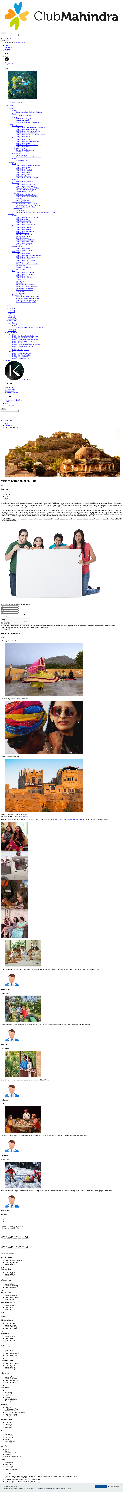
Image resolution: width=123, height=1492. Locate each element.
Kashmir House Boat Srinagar (25, 150)
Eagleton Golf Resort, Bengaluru (26, 190)
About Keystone (10, 387)
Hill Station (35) (13, 308)
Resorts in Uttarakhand (12, 1262)
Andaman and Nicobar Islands (21, 202)
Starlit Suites (20, 210)
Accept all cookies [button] (101, 1486)
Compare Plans (9, 391)
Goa (13, 271)
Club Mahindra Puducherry (24, 181)
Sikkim (14, 117)
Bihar (14, 114)
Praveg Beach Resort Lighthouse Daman (28, 298)
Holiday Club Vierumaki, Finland (22, 346)
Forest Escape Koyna (22, 262)
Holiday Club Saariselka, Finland (22, 341)
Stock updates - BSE (11, 1414)
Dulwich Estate (20, 269)
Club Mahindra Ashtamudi (24, 171)
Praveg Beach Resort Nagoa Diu (26, 302)
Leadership (8, 1454)
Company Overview (11, 1453)
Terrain (7, 305)
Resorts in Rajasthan (11, 1295)
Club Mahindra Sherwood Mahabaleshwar (29, 255)
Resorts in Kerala (10, 1284)
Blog (6, 50)
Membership (8, 1427)
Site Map (7, 1397)
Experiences (8, 47)
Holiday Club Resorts (11, 332)
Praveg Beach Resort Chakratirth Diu (27, 300)
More (2, 1267)
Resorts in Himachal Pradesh (13, 1260)
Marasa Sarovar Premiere (23, 115)
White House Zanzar (22, 152)
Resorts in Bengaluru (11, 1379)
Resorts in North (6, 1257)
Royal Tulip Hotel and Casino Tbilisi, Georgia (30, 327)
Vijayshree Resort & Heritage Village (27, 188)
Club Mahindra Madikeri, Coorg (26, 184)
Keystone (7, 49)
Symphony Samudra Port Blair (25, 207)
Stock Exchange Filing (11, 1409)
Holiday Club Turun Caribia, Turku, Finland (25, 336)
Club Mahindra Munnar (23, 167)
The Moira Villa (21, 293)
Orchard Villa (20, 281)
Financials (8, 1407)
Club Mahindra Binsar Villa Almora (27, 145)
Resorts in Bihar (9, 1276)
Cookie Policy (70, 1488)
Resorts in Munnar (10, 1325)
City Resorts (5, 1374)
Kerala (14, 164)
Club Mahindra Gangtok (23, 119)
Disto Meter (8, 1392)
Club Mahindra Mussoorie (24, 139)
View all (12, 102)
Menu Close (5, 40)
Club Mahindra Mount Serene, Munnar (28, 165)
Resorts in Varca (10, 1338)
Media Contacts (9, 1464)
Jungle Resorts (5, 1347)
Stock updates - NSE (11, 1416)
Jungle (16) (11, 317)
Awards (7, 1449)
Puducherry (15, 179)
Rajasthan (15, 226)
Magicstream (8, 1424)
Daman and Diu (17, 295)
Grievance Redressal (11, 1399)
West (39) (11, 214)
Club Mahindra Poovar (23, 172)
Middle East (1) (13, 329)
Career (7, 1451)
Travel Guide (9, 1443)
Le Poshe (19, 198)
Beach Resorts (5, 1333)
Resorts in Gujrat (10, 1299)
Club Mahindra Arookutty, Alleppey (27, 177)
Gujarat (14, 215)
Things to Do (9, 1437)
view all (26, 816)
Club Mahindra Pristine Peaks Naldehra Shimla (30, 134)
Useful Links (5, 1387)
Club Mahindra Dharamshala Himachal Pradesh (30, 127)
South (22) (11, 162)
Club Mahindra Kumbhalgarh (25, 231)
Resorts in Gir (9, 1350)
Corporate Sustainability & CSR (14, 1456)
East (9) (10, 108)
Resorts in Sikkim (10, 1274)
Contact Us (8, 402)
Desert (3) (11, 315)
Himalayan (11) (13, 310)
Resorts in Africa (10, 1309)
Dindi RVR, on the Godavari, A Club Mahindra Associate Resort (36, 212)
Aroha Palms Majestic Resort (25, 284)
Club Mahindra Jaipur (22, 233)
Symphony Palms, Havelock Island (26, 203)
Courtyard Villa (21, 279)
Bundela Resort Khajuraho (24, 250)
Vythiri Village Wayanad (23, 176)
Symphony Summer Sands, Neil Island (28, 205)
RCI (6, 1390)
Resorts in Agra (9, 1377)
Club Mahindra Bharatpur (24, 243)
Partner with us (9, 1468)
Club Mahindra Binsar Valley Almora (27, 141)
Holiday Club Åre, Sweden (20, 350)
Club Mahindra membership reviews (70, 819)
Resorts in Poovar (10, 1367)
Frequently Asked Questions (13, 400)
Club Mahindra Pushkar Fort (25, 241)
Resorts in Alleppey (11, 1365)
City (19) (11, 313)
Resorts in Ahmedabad (11, 1380)
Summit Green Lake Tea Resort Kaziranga (29, 112)
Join (6, 38)
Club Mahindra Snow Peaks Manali (27, 133)
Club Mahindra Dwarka (23, 221)
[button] (113, 1486)
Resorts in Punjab (10, 1264)
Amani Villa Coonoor (22, 200)
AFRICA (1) (12, 331)
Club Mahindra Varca (22, 276)
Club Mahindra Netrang (23, 222)
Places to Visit (9, 1436)
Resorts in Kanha (10, 1352)
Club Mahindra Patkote (23, 146)
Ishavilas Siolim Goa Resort (24, 290)
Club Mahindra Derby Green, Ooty (27, 196)
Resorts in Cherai (10, 1337)
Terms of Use (9, 1395)
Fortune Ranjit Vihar (22, 160)
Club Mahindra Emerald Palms (25, 274)
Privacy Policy (60, 1488)
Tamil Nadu (16, 193)
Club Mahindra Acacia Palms (25, 272)
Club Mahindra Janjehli (23, 136)
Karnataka (15, 183)
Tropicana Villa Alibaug (23, 267)
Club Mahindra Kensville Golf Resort (27, 217)
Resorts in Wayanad (11, 1355)
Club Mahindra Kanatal (23, 143)
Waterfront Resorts (7, 1360)
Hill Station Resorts (7, 1320)
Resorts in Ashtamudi (11, 1363)
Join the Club (5, 629)
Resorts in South (6, 1281)
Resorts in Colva (10, 1340)
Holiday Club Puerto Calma (20, 357)
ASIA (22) (11, 322)
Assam (14, 110)
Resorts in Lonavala (11, 1328)
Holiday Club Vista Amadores (21, 353)
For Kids (7, 1439)
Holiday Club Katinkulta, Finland (22, 338)
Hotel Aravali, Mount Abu (24, 234)
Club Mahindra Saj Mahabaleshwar (27, 257)
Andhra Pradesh (17, 208)
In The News (9, 1466)
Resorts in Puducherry (11, 1286)
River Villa (19, 283)
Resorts (7, 45)
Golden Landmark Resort (24, 191)
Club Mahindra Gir (22, 219)
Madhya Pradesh (17, 246)
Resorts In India (9, 105)
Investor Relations (10, 1411)
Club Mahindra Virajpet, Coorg (25, 186)
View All (3, 637)
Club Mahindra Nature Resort (25, 240)
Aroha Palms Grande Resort (24, 288)
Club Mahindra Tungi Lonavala (25, 260)
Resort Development (11, 1469)
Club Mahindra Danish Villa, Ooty (26, 195)
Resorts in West (6, 1292)
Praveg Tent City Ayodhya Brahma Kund (28, 157)
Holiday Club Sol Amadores (21, 358)
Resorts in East (6, 1269)
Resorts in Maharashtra (12, 1297)
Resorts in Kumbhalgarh (12, 1353)
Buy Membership (10, 389)
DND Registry (9, 1401)
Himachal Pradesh (17, 126)
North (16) (11, 124)
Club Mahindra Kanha (23, 248)
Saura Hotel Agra (21, 155)
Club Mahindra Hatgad (23, 253)
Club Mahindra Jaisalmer (23, 229)
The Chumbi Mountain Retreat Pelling (27, 122)
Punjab (14, 158)
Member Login (20, 42)
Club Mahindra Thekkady (24, 169)
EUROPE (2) (12, 324)
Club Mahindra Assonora (23, 278)
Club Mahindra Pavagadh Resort (26, 224)
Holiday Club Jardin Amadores (21, 355)
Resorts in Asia (9, 1305)
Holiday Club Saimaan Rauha (21, 343)
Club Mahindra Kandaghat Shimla (26, 129)
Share (2, 485)
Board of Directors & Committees (15, 1412)
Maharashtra (16, 252)
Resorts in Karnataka (11, 1287)
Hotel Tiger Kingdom (22, 238)
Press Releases (9, 1463)
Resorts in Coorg (10, 1323)
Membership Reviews (11, 1426)
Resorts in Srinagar (10, 1369)
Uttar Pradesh (16, 153)
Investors (4, 1404)
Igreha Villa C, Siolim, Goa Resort (26, 286)
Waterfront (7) (12, 319)
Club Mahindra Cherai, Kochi (25, 174)
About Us (4, 1446)
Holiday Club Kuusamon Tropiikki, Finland (25, 339)
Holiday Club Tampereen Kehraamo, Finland (26, 344)
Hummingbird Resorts (23, 236)
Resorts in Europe (10, 1307)
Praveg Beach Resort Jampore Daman (27, 297)
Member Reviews (10, 1441)
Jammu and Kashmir (18, 148)
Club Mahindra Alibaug (23, 259)
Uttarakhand (16, 138)
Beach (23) (11, 312)
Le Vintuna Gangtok (22, 120)
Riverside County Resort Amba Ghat (27, 264)
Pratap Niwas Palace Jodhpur (25, 245)
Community (8, 1422)
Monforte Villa (20, 291)
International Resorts (11, 320)
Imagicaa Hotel (20, 265)
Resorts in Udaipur (10, 1382)
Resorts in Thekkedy (11, 1327)
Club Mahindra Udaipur (23, 227)
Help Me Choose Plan (11, 392)
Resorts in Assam (10, 1272)
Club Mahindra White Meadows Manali (28, 131)
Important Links (6, 1419)
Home (8, 54)
